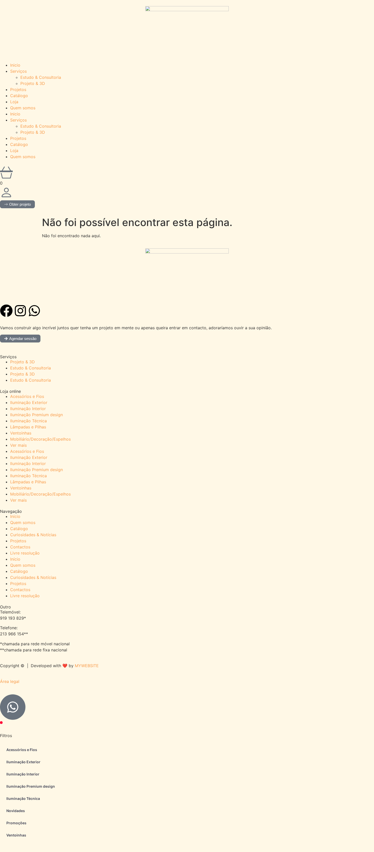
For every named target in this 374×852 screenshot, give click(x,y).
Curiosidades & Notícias (33, 534)
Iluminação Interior (28, 408)
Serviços (18, 71)
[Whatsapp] (34, 310)
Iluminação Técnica (28, 420)
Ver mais (18, 445)
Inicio (15, 65)
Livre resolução (25, 553)
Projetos (18, 89)
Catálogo (19, 95)
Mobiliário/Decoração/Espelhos (40, 439)
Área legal (9, 681)
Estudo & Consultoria (40, 77)
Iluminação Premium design (36, 414)
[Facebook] (6, 310)
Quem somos (22, 107)
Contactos (20, 546)
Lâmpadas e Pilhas (28, 426)
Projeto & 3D (32, 83)
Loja (14, 101)
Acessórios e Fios (27, 396)
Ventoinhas (20, 433)
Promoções (16, 823)
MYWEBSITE (87, 665)
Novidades (15, 811)
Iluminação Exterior (28, 402)
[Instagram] (20, 310)
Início (15, 516)
